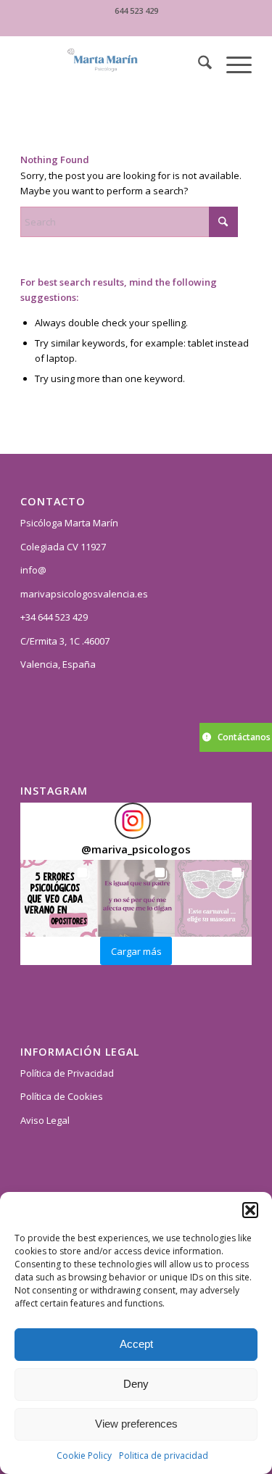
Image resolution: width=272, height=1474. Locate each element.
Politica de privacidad (163, 1455)
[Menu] (232, 65)
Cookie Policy (84, 1455)
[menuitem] (198, 65)
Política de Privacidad (67, 1073)
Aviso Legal (45, 1120)
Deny (136, 1384)
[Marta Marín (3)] (112, 65)
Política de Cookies (61, 1096)
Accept (136, 1344)
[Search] (198, 65)
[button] (250, 1210)
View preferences (136, 1423)
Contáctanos (244, 737)
